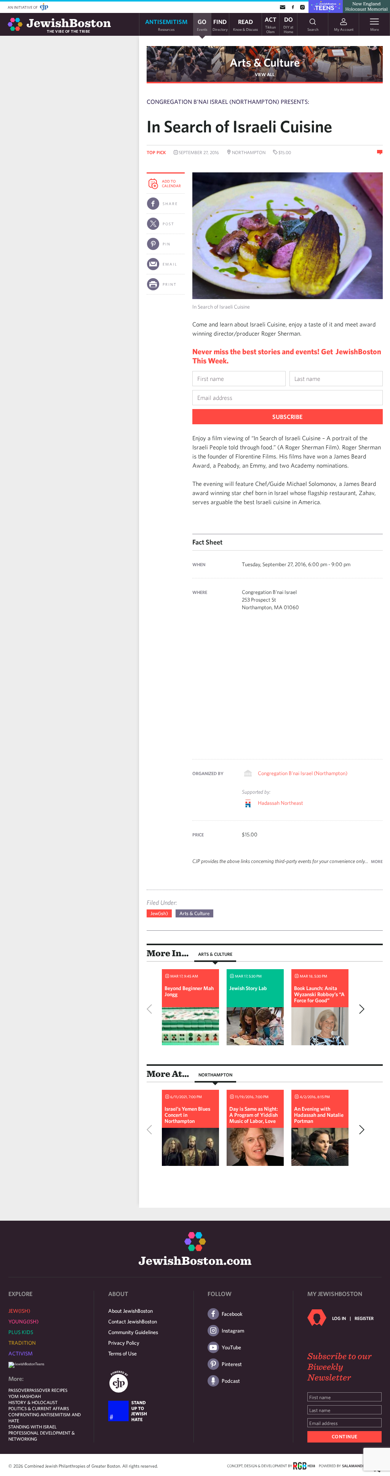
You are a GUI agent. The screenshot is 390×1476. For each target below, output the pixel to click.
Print (170, 284)
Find (220, 24)
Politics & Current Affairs (38, 1408)
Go (202, 24)
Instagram (233, 1331)
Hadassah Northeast (280, 803)
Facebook (232, 1314)
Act (271, 24)
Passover (18, 1390)
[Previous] (151, 1009)
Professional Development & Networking (41, 1435)
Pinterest (232, 1364)
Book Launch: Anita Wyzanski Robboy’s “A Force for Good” (319, 994)
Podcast (231, 1381)
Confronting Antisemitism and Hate (44, 1417)
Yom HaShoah (24, 1396)
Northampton (215, 1074)
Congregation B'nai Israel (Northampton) (302, 773)
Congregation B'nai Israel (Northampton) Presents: (228, 101)
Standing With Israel (32, 1426)
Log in (339, 1318)
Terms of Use (122, 1353)
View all (265, 74)
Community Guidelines (133, 1332)
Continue (345, 1436)
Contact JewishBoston (132, 1321)
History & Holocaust (33, 1402)
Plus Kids (20, 1332)
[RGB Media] (304, 1465)
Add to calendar (171, 183)
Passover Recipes (48, 1390)
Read (245, 24)
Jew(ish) (159, 913)
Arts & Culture (265, 62)
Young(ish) (23, 1321)
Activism (20, 1353)
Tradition (22, 1343)
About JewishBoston (130, 1311)
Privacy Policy (123, 1343)
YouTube (231, 1347)
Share (170, 203)
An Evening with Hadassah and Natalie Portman (319, 1115)
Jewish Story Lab (248, 988)
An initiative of (23, 7)
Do (288, 24)
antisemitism (166, 24)
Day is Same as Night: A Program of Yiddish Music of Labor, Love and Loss (253, 1118)
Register (364, 1318)
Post (168, 223)
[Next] (360, 1009)
